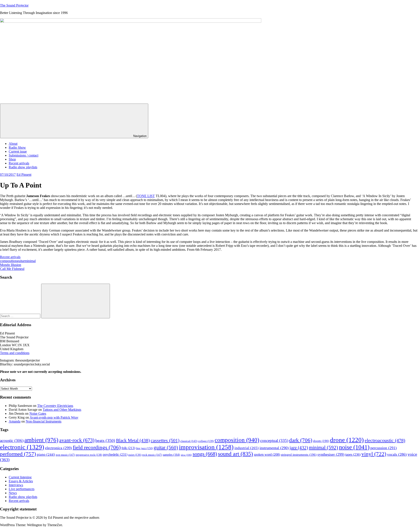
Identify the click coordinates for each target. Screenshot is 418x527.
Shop (12, 159)
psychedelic (115, 454)
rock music (152, 454)
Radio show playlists (23, 167)
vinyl (373, 454)
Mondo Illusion (10, 265)
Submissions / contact (23, 155)
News (13, 493)
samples (171, 454)
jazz (299, 447)
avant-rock (76, 440)
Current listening (20, 477)
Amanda (14, 421)
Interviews (16, 485)
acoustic (12, 440)
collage (206, 441)
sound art (235, 454)
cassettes (165, 440)
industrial (246, 448)
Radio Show (17, 147)
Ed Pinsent (24, 174)
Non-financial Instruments (43, 421)
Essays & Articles (21, 481)
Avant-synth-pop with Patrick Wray (54, 417)
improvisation (206, 446)
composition (8, 261)
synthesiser (330, 454)
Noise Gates (37, 413)
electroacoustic (385, 440)
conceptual (274, 440)
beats (105, 440)
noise (354, 447)
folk (128, 448)
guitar (21, 261)
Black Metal (133, 440)
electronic (22, 446)
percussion (383, 448)
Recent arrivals (19, 163)
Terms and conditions (14, 353)
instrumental (274, 448)
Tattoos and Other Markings (62, 409)
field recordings (97, 447)
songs (205, 454)
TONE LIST (146, 196)
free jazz (144, 448)
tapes (353, 454)
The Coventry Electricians (55, 406)
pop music (65, 454)
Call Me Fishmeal (12, 269)
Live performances (21, 489)
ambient (41, 440)
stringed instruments (299, 454)
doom (321, 441)
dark (300, 440)
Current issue (18, 151)
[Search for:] (20, 316)
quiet (134, 454)
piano (46, 454)
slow (186, 455)
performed (18, 454)
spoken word (267, 454)
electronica (58, 448)
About (13, 143)
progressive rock (89, 454)
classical (188, 441)
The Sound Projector (14, 5)
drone (347, 439)
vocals (397, 454)
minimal (30, 261)
